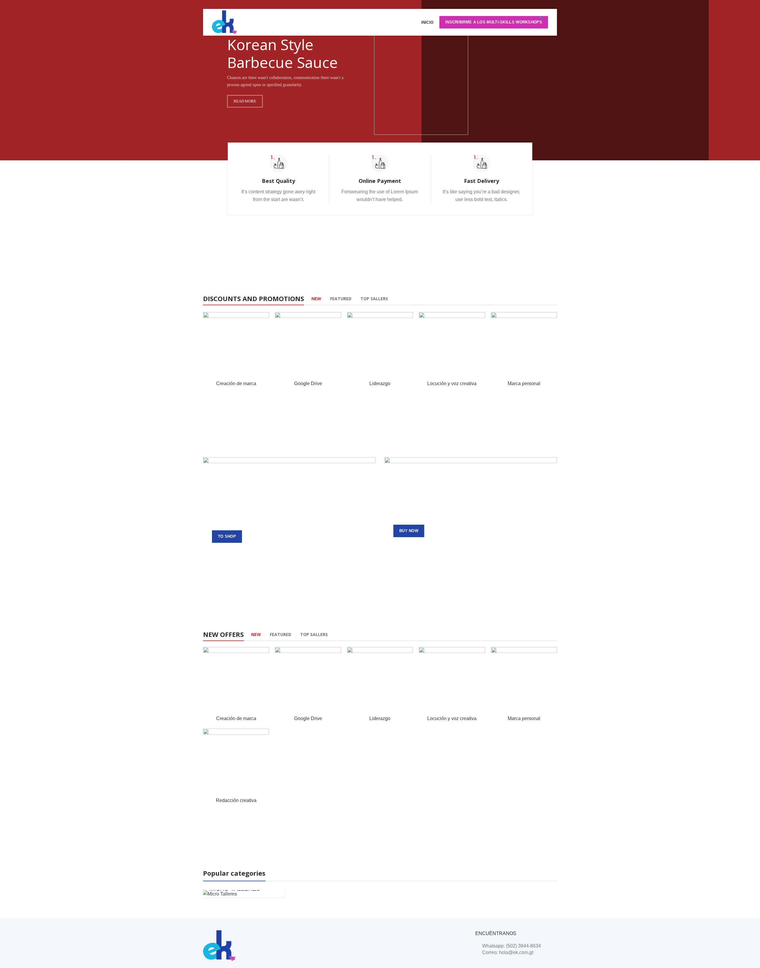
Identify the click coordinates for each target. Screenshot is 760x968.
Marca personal (524, 383)
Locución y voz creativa (451, 383)
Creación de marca (236, 383)
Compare (264, 321)
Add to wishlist (264, 348)
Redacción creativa (236, 800)
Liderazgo (379, 383)
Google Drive (308, 383)
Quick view (264, 335)
